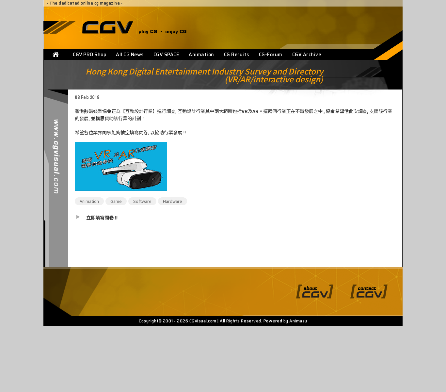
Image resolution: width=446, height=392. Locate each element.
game (116, 201)
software (142, 201)
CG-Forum (270, 54)
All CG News (130, 54)
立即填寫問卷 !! (102, 217)
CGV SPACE (166, 54)
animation (89, 201)
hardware (172, 201)
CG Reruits (236, 54)
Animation (201, 54)
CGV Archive (306, 54)
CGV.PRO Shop (89, 54)
